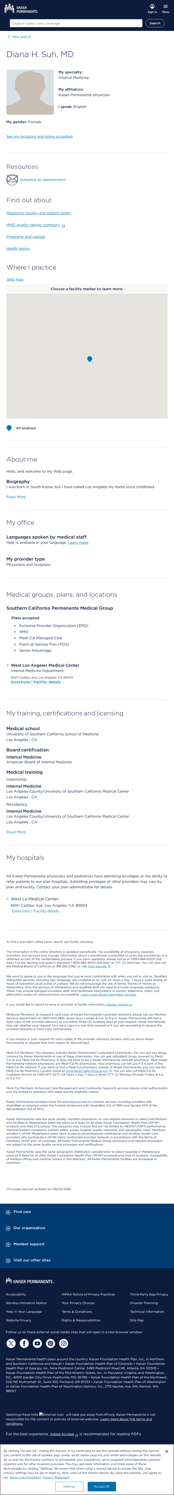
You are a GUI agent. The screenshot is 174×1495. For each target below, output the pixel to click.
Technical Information (147, 1311)
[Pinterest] (49, 1343)
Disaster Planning (144, 1303)
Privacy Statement (56, 1477)
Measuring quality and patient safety (38, 213)
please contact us (119, 1004)
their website (97, 966)
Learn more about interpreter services (108, 994)
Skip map (15, 279)
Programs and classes (25, 237)
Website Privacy (18, 1320)
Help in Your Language (24, 1311)
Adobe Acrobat (62, 1434)
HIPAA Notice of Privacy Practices (88, 1294)
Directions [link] (21, 911)
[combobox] (76, 23)
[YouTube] (36, 1343)
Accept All (101, 1486)
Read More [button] (16, 497)
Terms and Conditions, (25, 1477)
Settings (69, 1486)
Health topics (18, 248)
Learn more (78, 542)
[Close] (167, 1451)
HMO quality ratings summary (33, 225)
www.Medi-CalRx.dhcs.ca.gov (87, 1071)
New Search (21, 37)
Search (155, 23)
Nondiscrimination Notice (26, 1303)
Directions (21, 682)
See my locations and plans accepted (39, 136)
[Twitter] (10, 1343)
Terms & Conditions (77, 1311)
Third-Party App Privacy (149, 1294)
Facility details (47, 682)
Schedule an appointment (43, 179)
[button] (89, 359)
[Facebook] (23, 1343)
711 (124, 962)
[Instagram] (63, 1343)
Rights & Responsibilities (81, 1320)
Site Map (137, 1320)
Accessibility (16, 1294)
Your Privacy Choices (78, 1303)
